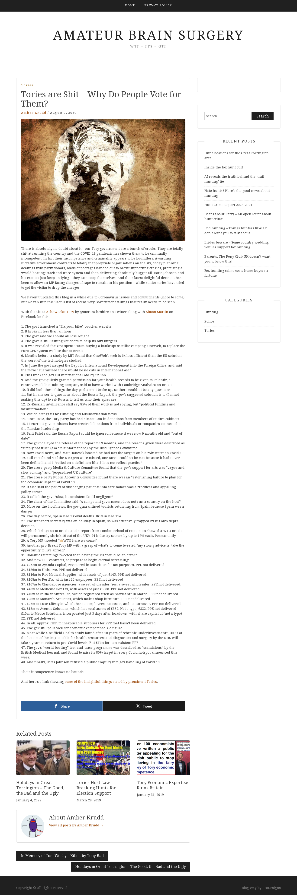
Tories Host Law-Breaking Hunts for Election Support (96, 788)
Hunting (211, 312)
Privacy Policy (158, 5)
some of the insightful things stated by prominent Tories (111, 681)
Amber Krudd (33, 112)
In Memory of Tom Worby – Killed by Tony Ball (62, 856)
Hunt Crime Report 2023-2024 (228, 205)
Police (209, 321)
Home (130, 5)
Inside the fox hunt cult (223, 167)
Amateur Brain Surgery (148, 35)
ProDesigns (271, 888)
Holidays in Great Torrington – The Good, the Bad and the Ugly (40, 788)
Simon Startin (157, 312)
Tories (27, 85)
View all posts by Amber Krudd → (76, 825)
